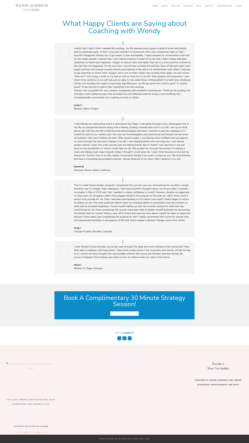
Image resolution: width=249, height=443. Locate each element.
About (164, 6)
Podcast (188, 6)
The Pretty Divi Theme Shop (131, 439)
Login (238, 6)
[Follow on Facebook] (119, 338)
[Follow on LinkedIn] (124, 338)
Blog (199, 6)
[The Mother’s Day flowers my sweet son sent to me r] (124, 369)
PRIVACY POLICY (32, 432)
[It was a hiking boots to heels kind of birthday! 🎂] (86, 369)
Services (176, 6)
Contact (209, 6)
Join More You (224, 6)
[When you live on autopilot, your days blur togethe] (162, 369)
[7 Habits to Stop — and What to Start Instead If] (86, 392)
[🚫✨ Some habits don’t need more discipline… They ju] (162, 392)
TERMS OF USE (19, 432)
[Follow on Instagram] (130, 338)
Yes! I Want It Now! (124, 313)
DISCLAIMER (42, 432)
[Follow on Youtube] (38, 415)
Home (155, 6)
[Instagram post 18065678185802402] (124, 392)
